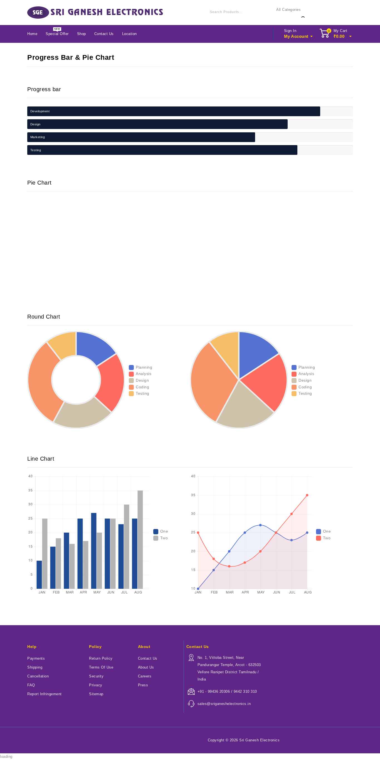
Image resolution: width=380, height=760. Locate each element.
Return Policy (101, 658)
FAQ (31, 685)
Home (32, 34)
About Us (146, 667)
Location (129, 34)
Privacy (95, 685)
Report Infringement (44, 694)
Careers (145, 676)
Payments (36, 658)
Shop (81, 34)
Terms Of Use (101, 667)
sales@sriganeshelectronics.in (224, 704)
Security (96, 676)
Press (143, 685)
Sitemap (96, 694)
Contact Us (104, 34)
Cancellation (38, 676)
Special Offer (57, 34)
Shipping (34, 667)
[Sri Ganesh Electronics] (95, 12)
